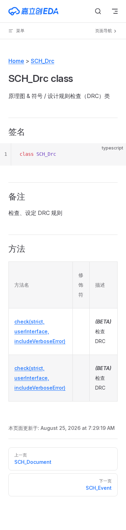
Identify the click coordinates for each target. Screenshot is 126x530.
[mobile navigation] (114, 11)
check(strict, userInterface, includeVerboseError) (39, 331)
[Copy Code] (115, 154)
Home (16, 60)
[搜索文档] (98, 11)
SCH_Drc (42, 60)
